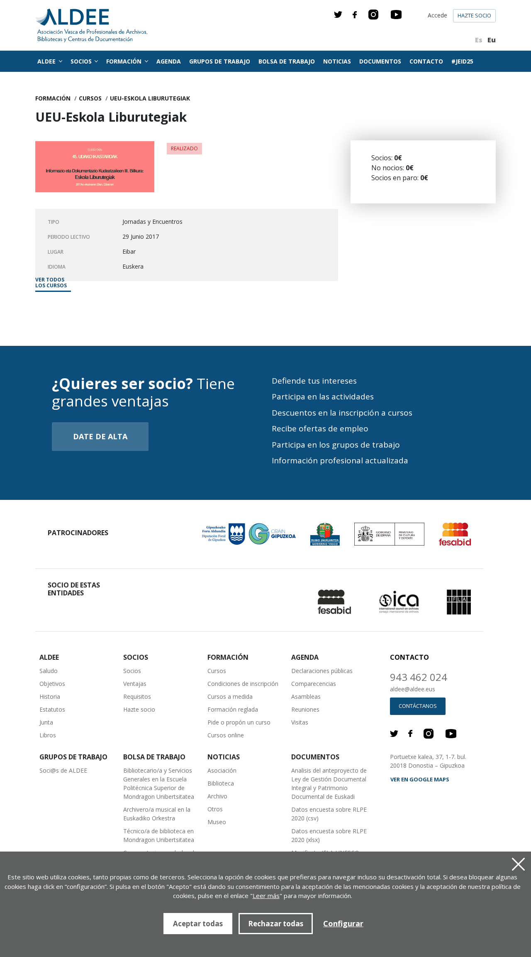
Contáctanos (418, 706)
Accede (437, 15)
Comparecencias (313, 684)
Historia (49, 696)
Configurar (343, 923)
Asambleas (306, 696)
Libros (47, 735)
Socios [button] (82, 61)
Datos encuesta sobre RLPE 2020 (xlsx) (329, 835)
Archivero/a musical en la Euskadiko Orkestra (156, 813)
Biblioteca (220, 783)
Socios (132, 671)
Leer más (266, 895)
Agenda (168, 61)
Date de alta (100, 436)
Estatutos (52, 709)
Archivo (217, 796)
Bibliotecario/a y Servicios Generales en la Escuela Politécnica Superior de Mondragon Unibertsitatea (158, 783)
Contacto (426, 61)
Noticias (337, 61)
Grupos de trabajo (219, 61)
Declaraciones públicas (322, 671)
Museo (216, 822)
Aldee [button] (47, 61)
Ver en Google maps (419, 779)
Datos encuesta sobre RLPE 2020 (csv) (329, 813)
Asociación (221, 770)
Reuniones (305, 709)
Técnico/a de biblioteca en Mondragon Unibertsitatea (158, 835)
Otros (215, 809)
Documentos (380, 61)
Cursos (90, 98)
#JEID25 (462, 61)
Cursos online (225, 735)
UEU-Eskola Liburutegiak (150, 98)
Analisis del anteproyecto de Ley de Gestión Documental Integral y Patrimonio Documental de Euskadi (329, 783)
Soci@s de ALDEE (63, 770)
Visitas (299, 722)
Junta (46, 722)
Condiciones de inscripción (242, 684)
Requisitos (137, 696)
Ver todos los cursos (51, 283)
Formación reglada (232, 709)
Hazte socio (474, 15)
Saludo (48, 671)
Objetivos (52, 684)
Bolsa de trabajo (286, 61)
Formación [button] (124, 61)
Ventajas (134, 684)
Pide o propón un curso (238, 722)
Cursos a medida (230, 696)
